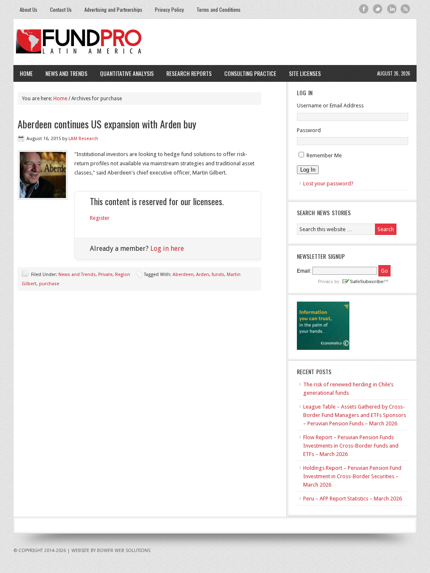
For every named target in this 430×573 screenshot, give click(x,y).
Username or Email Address (330, 105)
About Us (28, 9)
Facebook (364, 9)
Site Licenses (302, 73)
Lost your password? (328, 183)
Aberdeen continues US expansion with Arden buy (107, 123)
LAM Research (83, 138)
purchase (49, 283)
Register (100, 218)
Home (26, 73)
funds (218, 274)
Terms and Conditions (219, 9)
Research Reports (189, 73)
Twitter (378, 9)
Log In (307, 170)
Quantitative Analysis (124, 73)
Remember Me (324, 155)
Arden (202, 274)
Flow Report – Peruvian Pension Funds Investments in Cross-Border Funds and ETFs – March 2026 (351, 445)
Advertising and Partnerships (113, 9)
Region (122, 274)
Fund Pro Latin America (215, 42)
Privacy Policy (169, 9)
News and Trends (63, 73)
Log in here (167, 249)
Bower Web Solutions (123, 550)
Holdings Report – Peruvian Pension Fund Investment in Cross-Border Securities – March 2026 (352, 476)
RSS (405, 9)
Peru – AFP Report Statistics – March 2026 (352, 498)
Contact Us (61, 9)
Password (309, 130)
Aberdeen (183, 274)
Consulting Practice (247, 73)
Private (105, 274)
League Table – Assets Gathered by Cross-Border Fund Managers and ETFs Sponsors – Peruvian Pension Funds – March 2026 (354, 415)
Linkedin (391, 9)
